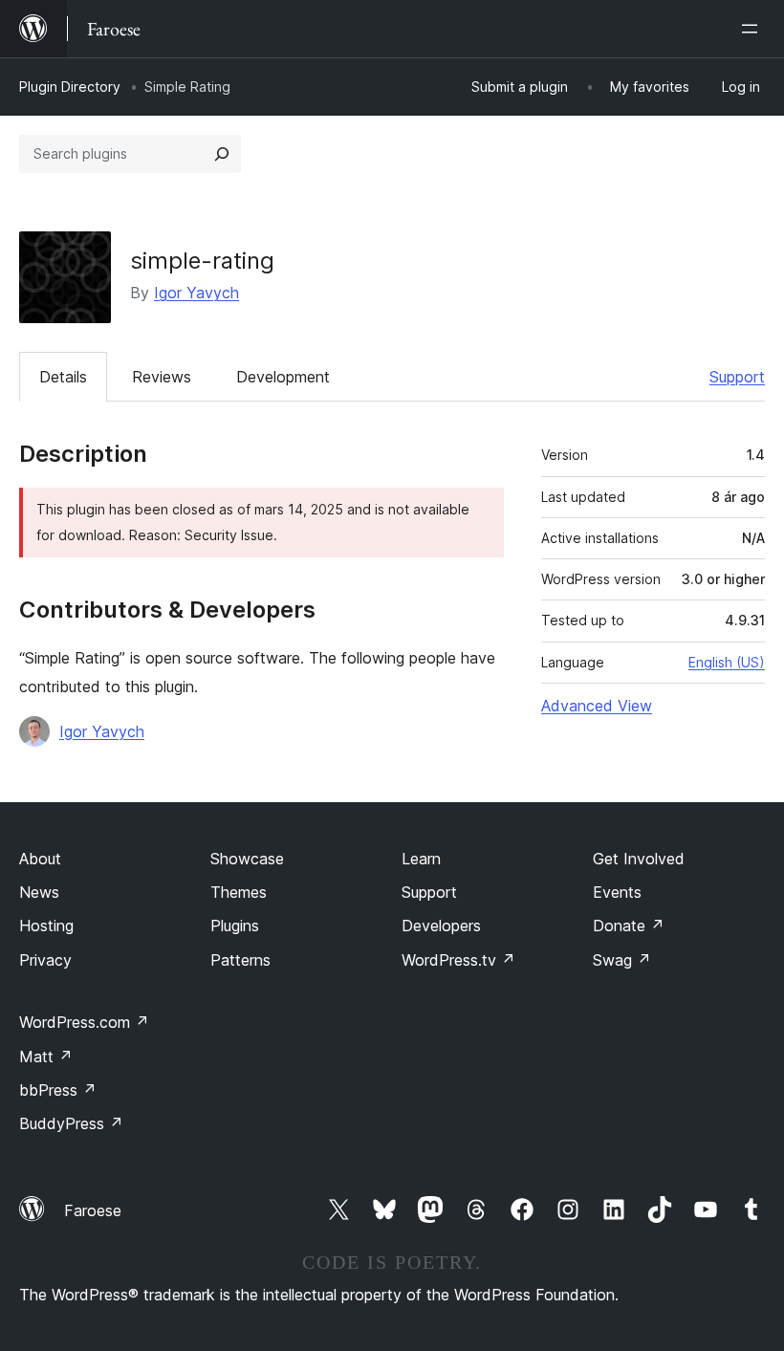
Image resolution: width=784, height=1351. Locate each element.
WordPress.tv (458, 960)
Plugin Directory (69, 86)
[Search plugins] (222, 154)
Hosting (46, 925)
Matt (46, 1056)
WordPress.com (84, 1022)
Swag (622, 960)
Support (737, 376)
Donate (628, 925)
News (39, 892)
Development (283, 376)
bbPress (58, 1090)
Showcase (247, 858)
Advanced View (596, 705)
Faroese (92, 1210)
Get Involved (639, 858)
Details (63, 376)
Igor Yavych (196, 292)
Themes (238, 892)
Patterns (240, 960)
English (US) (726, 662)
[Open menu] (753, 28)
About (40, 858)
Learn (421, 858)
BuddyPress (71, 1123)
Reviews (161, 376)
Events (617, 892)
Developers (441, 925)
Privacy (45, 960)
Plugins (234, 925)
